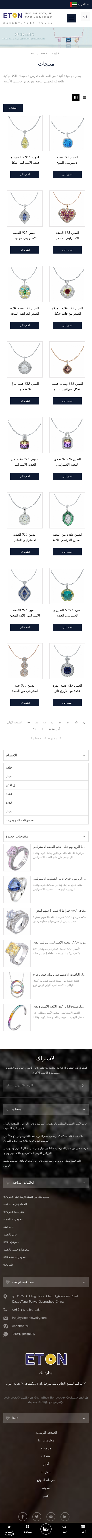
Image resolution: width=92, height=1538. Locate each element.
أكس (46, 1496)
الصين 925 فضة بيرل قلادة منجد (24, 386)
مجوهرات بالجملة (13, 1219)
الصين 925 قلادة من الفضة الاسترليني (67, 461)
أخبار (46, 1464)
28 (34, 729)
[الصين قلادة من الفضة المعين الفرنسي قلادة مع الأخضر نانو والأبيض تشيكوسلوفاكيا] (67, 510)
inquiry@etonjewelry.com (29, 1317)
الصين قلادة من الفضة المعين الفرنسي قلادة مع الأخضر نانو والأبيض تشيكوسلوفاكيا (67, 538)
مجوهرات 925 (11, 1242)
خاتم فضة (8, 1227)
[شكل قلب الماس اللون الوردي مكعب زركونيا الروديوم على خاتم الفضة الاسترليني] (17, 857)
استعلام (13, 107)
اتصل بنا (46, 1472)
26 (76, 722)
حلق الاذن (12, 785)
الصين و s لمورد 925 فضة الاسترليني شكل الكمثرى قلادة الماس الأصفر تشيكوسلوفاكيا (24, 160)
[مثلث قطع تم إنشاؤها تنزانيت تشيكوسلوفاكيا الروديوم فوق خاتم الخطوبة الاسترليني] (17, 889)
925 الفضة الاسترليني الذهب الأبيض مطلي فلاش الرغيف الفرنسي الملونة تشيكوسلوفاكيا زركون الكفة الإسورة (59, 1006)
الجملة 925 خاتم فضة (15, 1204)
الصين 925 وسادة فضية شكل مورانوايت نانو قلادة (67, 387)
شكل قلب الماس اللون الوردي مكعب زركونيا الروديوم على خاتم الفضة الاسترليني (59, 847)
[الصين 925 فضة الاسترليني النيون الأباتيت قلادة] (67, 133)
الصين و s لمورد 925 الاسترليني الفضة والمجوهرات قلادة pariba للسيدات (67, 613)
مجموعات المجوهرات (20, 820)
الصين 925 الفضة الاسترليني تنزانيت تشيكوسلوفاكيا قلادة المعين (25, 236)
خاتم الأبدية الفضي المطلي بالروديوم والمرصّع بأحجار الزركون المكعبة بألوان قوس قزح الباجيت (45, 1126)
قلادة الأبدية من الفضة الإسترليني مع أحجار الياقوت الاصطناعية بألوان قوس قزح (59, 974)
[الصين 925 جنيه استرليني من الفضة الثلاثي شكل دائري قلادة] (24, 661)
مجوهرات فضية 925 (14, 1257)
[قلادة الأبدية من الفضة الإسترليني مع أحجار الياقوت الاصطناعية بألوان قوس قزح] (17, 985)
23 (52, 722)
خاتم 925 (8, 1264)
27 (84, 722)
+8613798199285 (23, 1334)
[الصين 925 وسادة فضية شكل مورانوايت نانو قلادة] (67, 359)
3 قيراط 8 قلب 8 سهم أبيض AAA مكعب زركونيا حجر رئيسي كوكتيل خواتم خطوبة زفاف (59, 910)
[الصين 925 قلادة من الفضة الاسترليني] (67, 435)
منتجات (46, 1456)
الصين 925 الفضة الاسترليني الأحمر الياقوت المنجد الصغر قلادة (67, 236)
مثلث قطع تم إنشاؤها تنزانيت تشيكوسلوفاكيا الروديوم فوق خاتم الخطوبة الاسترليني (59, 878)
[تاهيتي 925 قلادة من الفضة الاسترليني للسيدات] (24, 435)
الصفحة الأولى (14, 722)
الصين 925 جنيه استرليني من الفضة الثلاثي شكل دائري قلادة (25, 688)
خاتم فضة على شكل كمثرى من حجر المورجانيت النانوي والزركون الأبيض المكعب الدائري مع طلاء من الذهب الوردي (43, 1138)
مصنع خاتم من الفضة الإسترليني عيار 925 (26, 1196)
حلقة (9, 767)
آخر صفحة (54, 729)
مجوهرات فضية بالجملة (16, 1249)
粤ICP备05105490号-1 (51, 1402)
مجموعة (46, 1448)
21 (36, 722)
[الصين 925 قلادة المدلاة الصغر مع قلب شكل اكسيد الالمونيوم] (67, 284)
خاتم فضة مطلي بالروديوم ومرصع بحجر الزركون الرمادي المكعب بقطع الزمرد (42, 1163)
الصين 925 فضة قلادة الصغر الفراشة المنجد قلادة (24, 311)
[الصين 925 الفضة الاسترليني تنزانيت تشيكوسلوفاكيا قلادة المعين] (24, 208)
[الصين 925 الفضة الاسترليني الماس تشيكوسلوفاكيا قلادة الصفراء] (24, 510)
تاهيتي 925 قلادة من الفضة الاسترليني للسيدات (24, 462)
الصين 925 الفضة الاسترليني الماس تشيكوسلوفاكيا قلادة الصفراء (25, 538)
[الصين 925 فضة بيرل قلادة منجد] (24, 359)
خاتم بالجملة (10, 1234)
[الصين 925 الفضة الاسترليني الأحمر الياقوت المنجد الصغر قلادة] (67, 208)
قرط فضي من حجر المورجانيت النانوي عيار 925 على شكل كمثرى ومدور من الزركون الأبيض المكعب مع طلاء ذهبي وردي (45, 1151)
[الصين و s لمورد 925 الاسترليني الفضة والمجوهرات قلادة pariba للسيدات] (67, 586)
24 (60, 722)
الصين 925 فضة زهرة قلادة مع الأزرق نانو (67, 688)
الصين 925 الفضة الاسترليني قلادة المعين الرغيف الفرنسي (25, 613)
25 (68, 722)
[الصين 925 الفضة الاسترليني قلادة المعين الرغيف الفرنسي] (24, 586)
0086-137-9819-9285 (26, 1309)
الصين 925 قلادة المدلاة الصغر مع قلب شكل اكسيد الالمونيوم (67, 311)
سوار (9, 776)
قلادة (56, 53)
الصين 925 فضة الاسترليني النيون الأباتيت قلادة (67, 160)
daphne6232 (20, 1326)
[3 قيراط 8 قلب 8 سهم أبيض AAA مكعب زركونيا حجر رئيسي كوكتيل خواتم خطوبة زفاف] (17, 921)
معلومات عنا (46, 1440)
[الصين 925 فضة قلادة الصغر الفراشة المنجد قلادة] (24, 284)
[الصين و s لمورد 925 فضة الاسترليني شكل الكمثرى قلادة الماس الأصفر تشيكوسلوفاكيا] (24, 133)
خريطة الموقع (46, 1480)
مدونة (46, 1488)
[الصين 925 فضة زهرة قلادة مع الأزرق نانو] (67, 661)
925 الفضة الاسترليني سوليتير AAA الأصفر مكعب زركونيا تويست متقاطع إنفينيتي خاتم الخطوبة (59, 942)
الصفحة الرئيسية (40, 53)
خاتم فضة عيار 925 (13, 1211)
